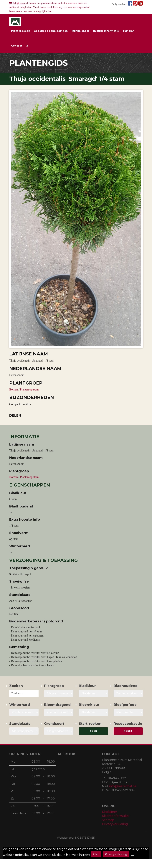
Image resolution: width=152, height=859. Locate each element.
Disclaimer (109, 812)
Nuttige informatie (106, 30)
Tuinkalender (80, 30)
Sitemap (108, 820)
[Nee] (132, 855)
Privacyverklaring (115, 824)
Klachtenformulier (116, 816)
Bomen (14, 389)
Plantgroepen (20, 30)
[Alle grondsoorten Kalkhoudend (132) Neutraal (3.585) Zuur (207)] (58, 731)
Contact (16, 45)
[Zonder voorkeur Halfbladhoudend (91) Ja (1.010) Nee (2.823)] (128, 693)
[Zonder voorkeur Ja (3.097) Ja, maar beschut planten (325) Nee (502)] (24, 712)
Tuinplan (128, 30)
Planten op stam (29, 389)
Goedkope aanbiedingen (51, 30)
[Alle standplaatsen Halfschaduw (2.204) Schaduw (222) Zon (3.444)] (24, 731)
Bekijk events (19, 3)
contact (20, 11)
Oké (96, 854)
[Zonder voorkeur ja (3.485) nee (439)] (58, 712)
